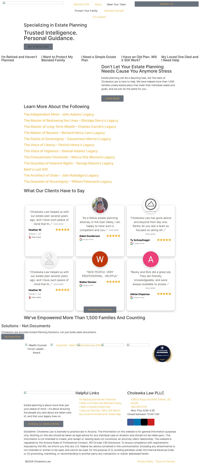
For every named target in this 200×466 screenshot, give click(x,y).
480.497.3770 (81, 4)
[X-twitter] (144, 422)
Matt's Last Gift (36, 169)
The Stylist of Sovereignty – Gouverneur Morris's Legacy (67, 139)
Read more (58, 224)
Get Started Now (13, 336)
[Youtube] (151, 422)
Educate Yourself (114, 10)
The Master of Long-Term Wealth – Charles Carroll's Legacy (70, 127)
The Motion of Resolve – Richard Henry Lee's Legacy (64, 133)
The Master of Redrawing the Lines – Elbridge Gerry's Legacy (71, 120)
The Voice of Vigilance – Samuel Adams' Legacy (61, 151)
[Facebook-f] (130, 422)
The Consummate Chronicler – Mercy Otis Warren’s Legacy (69, 157)
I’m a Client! (99, 17)
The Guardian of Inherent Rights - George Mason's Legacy (69, 163)
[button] (38, 47)
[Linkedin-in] (137, 422)
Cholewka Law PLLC (162, 355)
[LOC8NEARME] (162, 350)
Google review (87, 239)
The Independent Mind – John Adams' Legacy (59, 114)
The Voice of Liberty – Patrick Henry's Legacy (59, 145)
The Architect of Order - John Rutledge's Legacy (61, 175)
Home (98, 4)
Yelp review (36, 237)
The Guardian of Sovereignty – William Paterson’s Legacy (68, 181)
